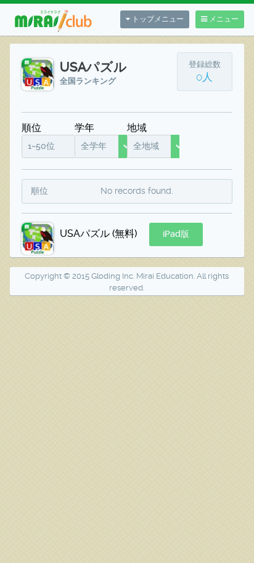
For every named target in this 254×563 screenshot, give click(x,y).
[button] (176, 234)
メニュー (223, 19)
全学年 (94, 146)
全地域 (146, 146)
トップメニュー (157, 19)
